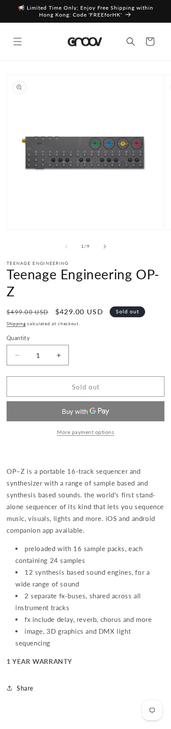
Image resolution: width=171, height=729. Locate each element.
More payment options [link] (85, 432)
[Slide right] (104, 246)
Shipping (16, 323)
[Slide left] (66, 246)
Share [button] (25, 688)
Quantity (18, 337)
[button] (17, 41)
